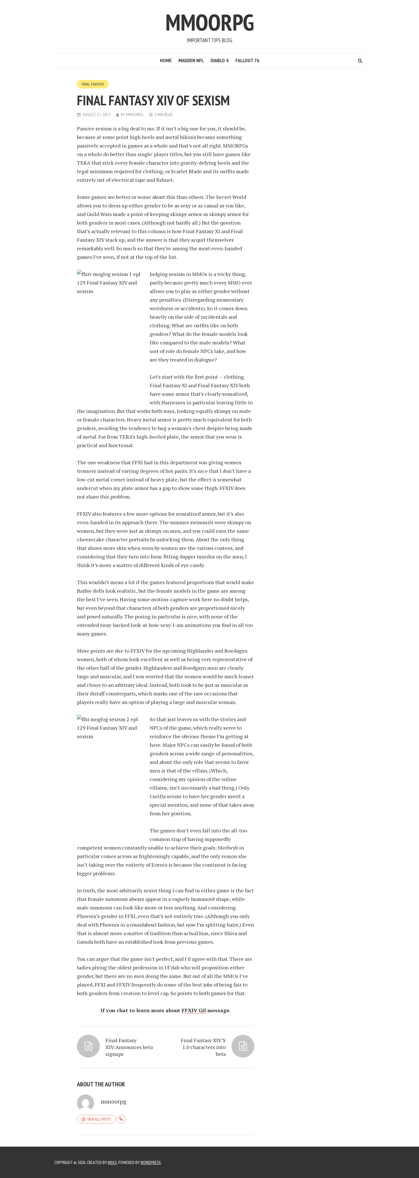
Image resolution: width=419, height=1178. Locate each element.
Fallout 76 (247, 60)
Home (166, 60)
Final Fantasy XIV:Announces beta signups (129, 1047)
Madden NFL (191, 60)
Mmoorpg (209, 22)
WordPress (151, 1162)
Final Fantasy (93, 84)
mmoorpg (134, 114)
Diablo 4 (220, 60)
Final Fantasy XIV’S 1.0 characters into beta (203, 1047)
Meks (112, 1162)
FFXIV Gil (194, 1010)
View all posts (99, 1119)
